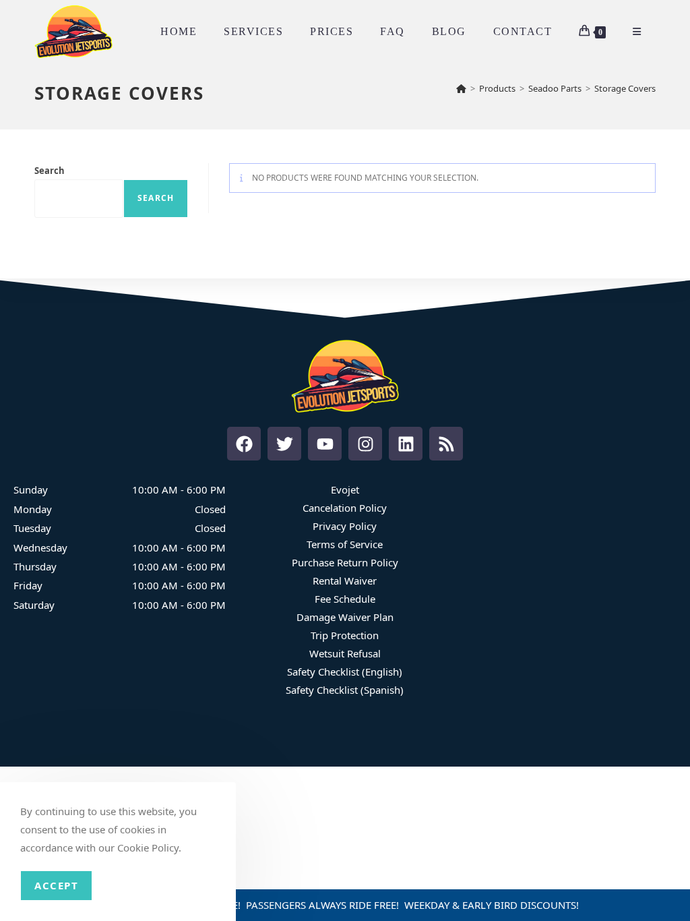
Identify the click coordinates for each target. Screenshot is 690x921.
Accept (56, 885)
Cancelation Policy (345, 507)
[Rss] (446, 443)
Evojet (345, 489)
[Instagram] (365, 443)
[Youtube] (325, 443)
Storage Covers (625, 88)
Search (49, 171)
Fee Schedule (345, 598)
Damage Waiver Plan (345, 617)
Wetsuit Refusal (345, 653)
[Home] (461, 88)
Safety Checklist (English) (344, 671)
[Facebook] (244, 443)
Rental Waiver (345, 580)
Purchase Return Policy (345, 562)
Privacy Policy (345, 526)
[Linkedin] (405, 443)
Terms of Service (345, 544)
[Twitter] (284, 443)
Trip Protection (345, 635)
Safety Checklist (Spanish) (345, 689)
